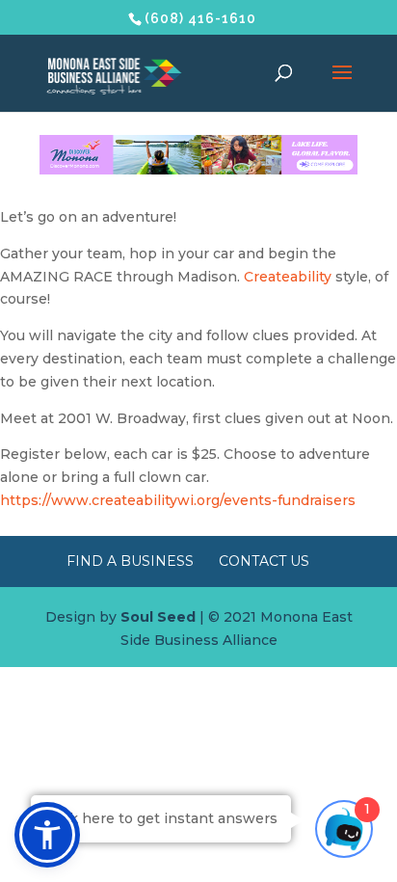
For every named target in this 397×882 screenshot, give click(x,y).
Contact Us (264, 561)
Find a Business (130, 561)
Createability (287, 276)
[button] (47, 835)
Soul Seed (158, 617)
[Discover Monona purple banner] (198, 169)
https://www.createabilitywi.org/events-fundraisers (178, 500)
